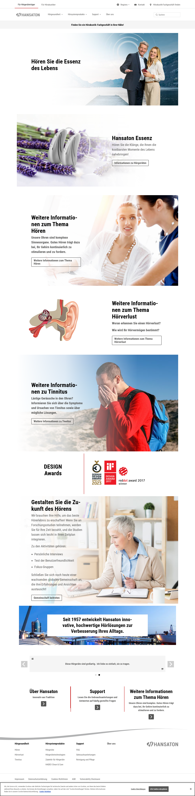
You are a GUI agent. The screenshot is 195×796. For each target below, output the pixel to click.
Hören (17, 750)
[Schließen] (191, 789)
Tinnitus (18, 759)
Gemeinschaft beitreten (47, 597)
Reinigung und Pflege (85, 759)
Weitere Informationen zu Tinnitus (52, 421)
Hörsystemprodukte (76, 14)
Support (95, 14)
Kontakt (141, 4)
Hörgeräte (50, 750)
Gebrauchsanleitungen (86, 754)
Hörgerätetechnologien (55, 754)
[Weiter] (171, 664)
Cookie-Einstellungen (138, 789)
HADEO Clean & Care (54, 764)
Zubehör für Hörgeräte (55, 759)
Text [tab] (99, 675)
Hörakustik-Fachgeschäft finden (166, 4)
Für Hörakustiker (48, 4)
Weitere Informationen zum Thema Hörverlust (133, 340)
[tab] (96, 675)
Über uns (110, 14)
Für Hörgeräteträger (26, 4)
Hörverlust (19, 754)
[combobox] (167, 14)
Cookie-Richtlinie (45, 792)
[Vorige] (24, 664)
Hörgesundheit (54, 14)
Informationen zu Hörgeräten (130, 163)
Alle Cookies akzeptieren (158, 789)
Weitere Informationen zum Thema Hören (53, 262)
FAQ (78, 750)
